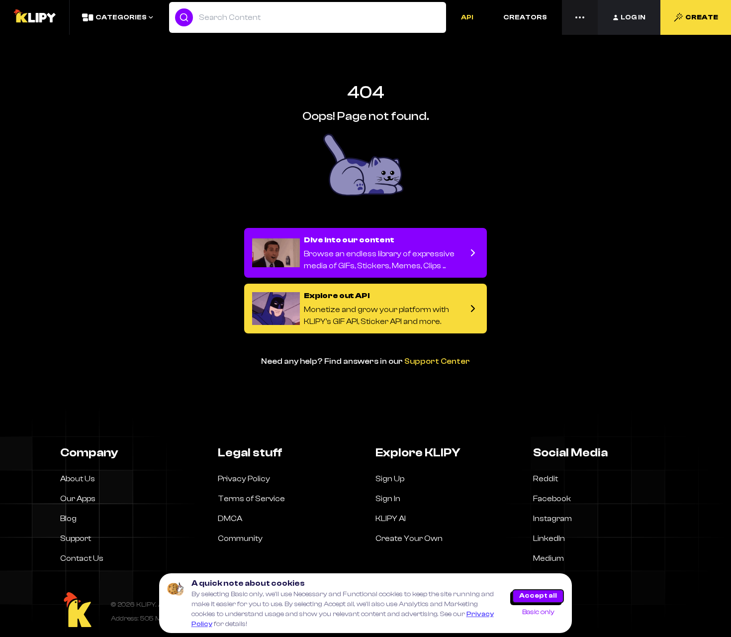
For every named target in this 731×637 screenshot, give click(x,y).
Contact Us (81, 558)
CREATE (701, 17)
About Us (77, 478)
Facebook (552, 498)
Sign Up (389, 478)
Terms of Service (251, 498)
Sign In (387, 498)
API (467, 17)
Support (75, 538)
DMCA (230, 518)
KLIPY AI (390, 518)
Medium (548, 558)
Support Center (437, 361)
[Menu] (580, 17)
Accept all (538, 596)
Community (240, 538)
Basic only (538, 612)
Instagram (552, 518)
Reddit (545, 478)
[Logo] (34, 17)
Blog (68, 518)
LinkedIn (549, 538)
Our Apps (77, 498)
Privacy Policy (244, 478)
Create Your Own (409, 538)
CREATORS (525, 17)
